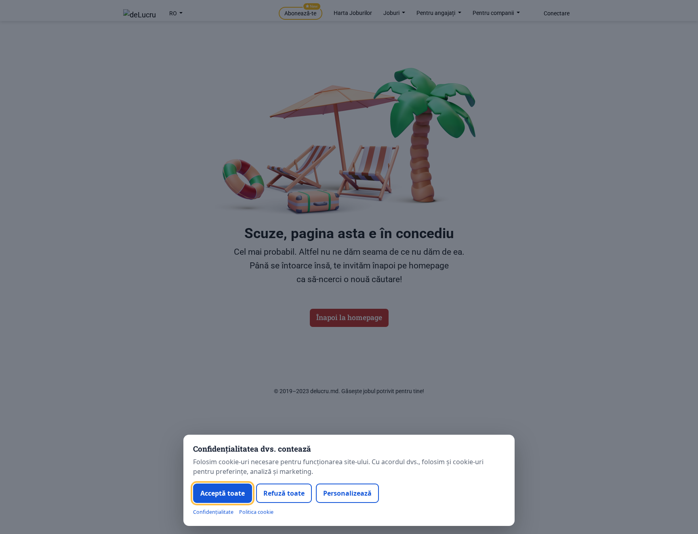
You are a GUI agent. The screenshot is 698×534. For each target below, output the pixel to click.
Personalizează (347, 493)
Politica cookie (256, 512)
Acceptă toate (222, 493)
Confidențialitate (213, 512)
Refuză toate (284, 493)
